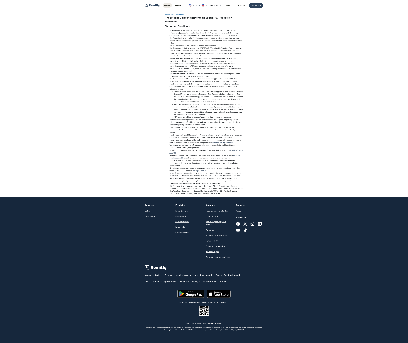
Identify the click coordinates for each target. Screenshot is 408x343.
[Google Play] (190, 294)
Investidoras (150, 216)
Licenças (196, 281)
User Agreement (199, 171)
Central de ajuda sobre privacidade (160, 281)
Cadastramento (182, 233)
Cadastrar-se (256, 5)
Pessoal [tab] (167, 5)
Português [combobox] (214, 5)
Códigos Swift (212, 216)
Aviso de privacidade (204, 275)
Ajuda (228, 5)
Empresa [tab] (177, 5)
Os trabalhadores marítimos (218, 257)
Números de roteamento (216, 235)
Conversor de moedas (215, 246)
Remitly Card (180, 216)
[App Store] (219, 294)
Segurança (184, 281)
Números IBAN (212, 241)
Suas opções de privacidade (228, 275)
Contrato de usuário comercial (178, 275)
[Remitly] (152, 5)
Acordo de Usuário (153, 275)
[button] (191, 5)
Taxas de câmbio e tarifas (217, 211)
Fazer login (241, 5)
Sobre (147, 211)
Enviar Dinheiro (181, 211)
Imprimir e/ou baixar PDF (174, 15)
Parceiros (210, 230)
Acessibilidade (209, 281)
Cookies (222, 281)
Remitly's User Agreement (222, 142)
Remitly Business (182, 222)
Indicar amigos (212, 252)
